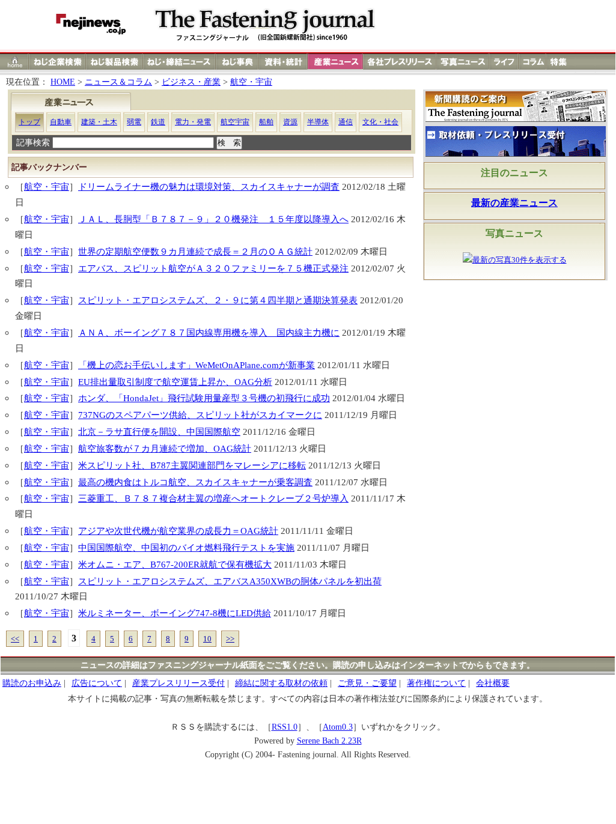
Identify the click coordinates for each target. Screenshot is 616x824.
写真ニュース (462, 61)
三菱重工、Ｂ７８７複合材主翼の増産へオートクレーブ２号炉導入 (213, 498)
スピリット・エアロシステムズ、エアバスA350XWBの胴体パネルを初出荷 (230, 581)
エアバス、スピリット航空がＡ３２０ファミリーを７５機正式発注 (213, 268)
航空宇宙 (235, 122)
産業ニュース (336, 61)
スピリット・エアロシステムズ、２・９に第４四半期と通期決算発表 (218, 300)
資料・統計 (283, 61)
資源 (290, 122)
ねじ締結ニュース (179, 61)
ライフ (504, 61)
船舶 (266, 122)
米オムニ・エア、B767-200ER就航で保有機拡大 (175, 564)
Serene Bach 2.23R (329, 740)
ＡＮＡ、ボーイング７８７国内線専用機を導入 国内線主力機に (209, 332)
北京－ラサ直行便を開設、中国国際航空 (159, 431)
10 (207, 638)
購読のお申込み (31, 683)
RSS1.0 (284, 727)
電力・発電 (193, 122)
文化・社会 (380, 122)
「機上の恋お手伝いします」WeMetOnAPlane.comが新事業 (196, 365)
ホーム (14, 61)
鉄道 (158, 122)
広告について (97, 683)
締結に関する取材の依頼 (281, 683)
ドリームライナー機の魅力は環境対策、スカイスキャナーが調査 (209, 186)
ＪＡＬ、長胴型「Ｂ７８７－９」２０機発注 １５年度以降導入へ (213, 219)
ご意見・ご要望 (367, 683)
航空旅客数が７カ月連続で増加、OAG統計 (164, 448)
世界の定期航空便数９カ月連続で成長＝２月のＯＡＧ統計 (195, 251)
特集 (560, 61)
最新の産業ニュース (514, 203)
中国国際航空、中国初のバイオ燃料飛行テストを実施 (186, 547)
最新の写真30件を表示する (519, 260)
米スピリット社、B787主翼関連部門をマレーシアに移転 (192, 465)
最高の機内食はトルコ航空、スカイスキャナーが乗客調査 (195, 482)
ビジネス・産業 (191, 81)
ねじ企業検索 (57, 61)
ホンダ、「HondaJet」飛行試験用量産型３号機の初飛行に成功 (204, 398)
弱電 (134, 122)
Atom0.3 (338, 727)
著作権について (436, 683)
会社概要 (493, 683)
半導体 (318, 122)
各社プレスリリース (399, 61)
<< (15, 638)
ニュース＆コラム (118, 81)
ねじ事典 (237, 61)
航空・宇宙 (251, 81)
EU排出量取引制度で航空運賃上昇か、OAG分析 (175, 382)
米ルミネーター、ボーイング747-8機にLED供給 (174, 613)
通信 (345, 122)
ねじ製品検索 (114, 61)
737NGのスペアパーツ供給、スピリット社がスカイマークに (200, 415)
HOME (62, 81)
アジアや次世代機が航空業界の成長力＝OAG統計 (178, 531)
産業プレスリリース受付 (178, 683)
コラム (532, 61)
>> (230, 638)
